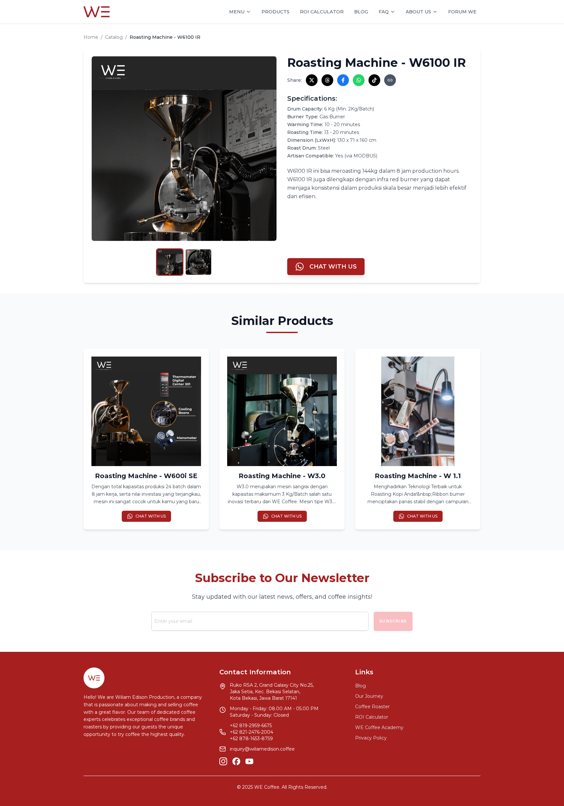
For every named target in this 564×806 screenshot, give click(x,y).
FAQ (384, 12)
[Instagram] (223, 761)
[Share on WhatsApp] (359, 80)
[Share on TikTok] (374, 80)
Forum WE (462, 12)
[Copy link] (390, 80)
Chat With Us (333, 266)
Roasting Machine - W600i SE (146, 476)
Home (91, 37)
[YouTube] (249, 761)
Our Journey (369, 696)
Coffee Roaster (372, 707)
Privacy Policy (371, 738)
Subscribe (393, 621)
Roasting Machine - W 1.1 (418, 476)
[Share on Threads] (327, 80)
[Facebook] (236, 761)
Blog (361, 12)
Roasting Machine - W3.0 (282, 476)
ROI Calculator (322, 12)
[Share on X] (312, 80)
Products (275, 12)
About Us (418, 12)
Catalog (114, 37)
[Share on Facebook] (343, 80)
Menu (236, 12)
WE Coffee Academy (379, 727)
